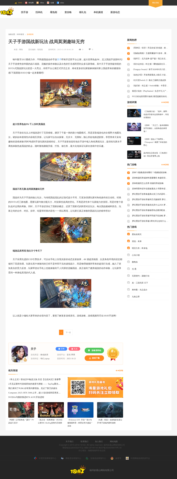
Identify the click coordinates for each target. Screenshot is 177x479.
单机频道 (98, 12)
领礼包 (82, 12)
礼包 (75, 349)
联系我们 (84, 441)
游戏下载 (96, 358)
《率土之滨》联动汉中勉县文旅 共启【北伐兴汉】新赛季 (34, 379)
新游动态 (115, 12)
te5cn (62, 3)
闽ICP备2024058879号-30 (110, 447)
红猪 (52, 3)
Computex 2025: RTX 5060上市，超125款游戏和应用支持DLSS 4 (34, 393)
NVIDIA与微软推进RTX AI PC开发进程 (26, 397)
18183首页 (20, 34)
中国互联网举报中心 (47, 458)
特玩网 (31, 3)
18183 (20, 3)
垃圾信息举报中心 (98, 458)
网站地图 (114, 441)
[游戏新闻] (119, 370)
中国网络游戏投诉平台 (140, 458)
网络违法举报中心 (73, 458)
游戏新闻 (30, 34)
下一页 (68, 332)
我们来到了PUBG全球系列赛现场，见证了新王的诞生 (32, 388)
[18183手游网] (7, 12)
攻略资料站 (96, 350)
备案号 (118, 458)
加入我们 (99, 441)
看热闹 (53, 12)
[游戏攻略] (165, 164)
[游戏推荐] (165, 102)
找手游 (24, 12)
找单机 (39, 12)
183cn (42, 3)
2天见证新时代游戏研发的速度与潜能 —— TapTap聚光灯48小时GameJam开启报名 (34, 384)
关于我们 (69, 441)
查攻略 (68, 12)
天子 (59, 59)
